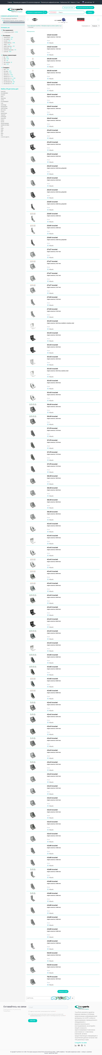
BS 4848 (6, 71)
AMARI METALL (8, 43)
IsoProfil (6, 51)
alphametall (7, 37)
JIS (4, 60)
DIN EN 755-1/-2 (8, 78)
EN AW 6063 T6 (7, 83)
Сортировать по (86, 26)
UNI (5, 64)
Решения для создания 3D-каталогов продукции (26, 2)
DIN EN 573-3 (7, 76)
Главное (10, 2)
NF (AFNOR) (7, 62)
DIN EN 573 (6, 75)
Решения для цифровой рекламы (50, 2)
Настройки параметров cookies (73, 1052)
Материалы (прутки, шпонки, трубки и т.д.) (14, 20)
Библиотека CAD (65, 2)
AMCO (5, 44)
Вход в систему (68, 7)
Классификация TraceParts (10, 18)
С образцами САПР (9, 32)
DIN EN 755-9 (7, 80)
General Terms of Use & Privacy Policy (47, 1052)
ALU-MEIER (7, 39)
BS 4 (5, 69)
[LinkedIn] (76, 1046)
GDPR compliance (60, 1052)
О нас (78, 2)
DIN (5, 59)
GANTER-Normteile (8, 50)
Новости (73, 2)
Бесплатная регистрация (85, 7)
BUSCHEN (6, 48)
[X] (85, 1046)
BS (4, 57)
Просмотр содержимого (35, 12)
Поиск (90, 12)
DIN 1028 (6, 73)
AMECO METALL (8, 46)
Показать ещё (63, 991)
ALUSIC (6, 41)
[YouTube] (79, 1046)
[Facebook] (82, 1046)
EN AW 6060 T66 (8, 82)
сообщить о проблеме (86, 1052)
